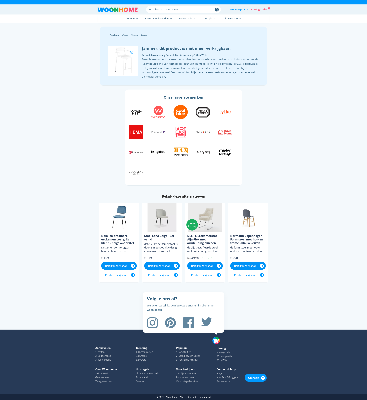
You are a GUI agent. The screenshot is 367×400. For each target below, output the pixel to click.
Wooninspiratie (239, 9)
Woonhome (114, 35)
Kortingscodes (259, 9)
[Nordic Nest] (136, 111)
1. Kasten (100, 352)
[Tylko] (225, 111)
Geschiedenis (102, 377)
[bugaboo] (158, 152)
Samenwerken (224, 381)
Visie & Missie (102, 373)
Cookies (140, 381)
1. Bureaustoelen (144, 352)
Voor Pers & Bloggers (227, 377)
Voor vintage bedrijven (187, 381)
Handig (221, 348)
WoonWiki (222, 360)
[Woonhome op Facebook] (188, 322)
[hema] (136, 131)
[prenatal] (158, 131)
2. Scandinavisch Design (188, 355)
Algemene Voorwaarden (148, 373)
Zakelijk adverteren (186, 373)
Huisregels (143, 369)
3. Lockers (141, 359)
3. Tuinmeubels (103, 359)
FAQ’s (219, 373)
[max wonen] (181, 152)
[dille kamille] (203, 111)
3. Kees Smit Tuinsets (187, 359)
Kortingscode (223, 352)
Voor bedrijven (185, 369)
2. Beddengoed (103, 355)
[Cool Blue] (181, 111)
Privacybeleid (142, 377)
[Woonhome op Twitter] (206, 322)
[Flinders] (203, 131)
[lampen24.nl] (136, 152)
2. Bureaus (141, 355)
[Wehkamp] (158, 111)
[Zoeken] (217, 9)
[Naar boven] (217, 336)
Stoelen (144, 35)
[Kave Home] (225, 131)
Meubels (134, 35)
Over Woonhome (106, 369)
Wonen (125, 35)
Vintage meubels (103, 381)
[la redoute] (181, 131)
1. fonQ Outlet (183, 352)
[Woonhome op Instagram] (152, 322)
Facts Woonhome (185, 377)
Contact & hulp (226, 369)
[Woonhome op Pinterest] (170, 322)
